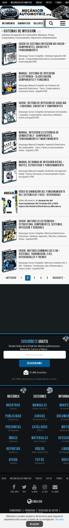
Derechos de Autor (48, 510)
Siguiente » (58, 278)
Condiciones (15, 510)
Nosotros (13, 405)
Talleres (38, 23)
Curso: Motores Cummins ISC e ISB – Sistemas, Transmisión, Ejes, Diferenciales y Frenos (39, 254)
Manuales (40, 405)
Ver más (59, 519)
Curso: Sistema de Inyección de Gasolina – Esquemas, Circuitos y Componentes (42, 104)
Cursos (39, 416)
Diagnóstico (24, 23)
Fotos (39, 459)
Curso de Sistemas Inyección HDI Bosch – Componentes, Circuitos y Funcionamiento (42, 47)
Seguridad (41, 379)
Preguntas (13, 427)
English (37, 501)
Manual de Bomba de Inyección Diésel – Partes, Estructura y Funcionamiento (41, 163)
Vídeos (40, 449)
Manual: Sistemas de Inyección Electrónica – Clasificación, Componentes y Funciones (37, 77)
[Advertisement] (34, 308)
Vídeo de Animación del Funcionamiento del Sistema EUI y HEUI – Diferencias (42, 193)
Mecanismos (8, 23)
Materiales (39, 438)
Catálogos (40, 427)
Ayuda (13, 459)
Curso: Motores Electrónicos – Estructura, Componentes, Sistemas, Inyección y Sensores (41, 224)
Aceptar (34, 524)
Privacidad (30, 510)
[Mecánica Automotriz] (34, 12)
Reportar (13, 449)
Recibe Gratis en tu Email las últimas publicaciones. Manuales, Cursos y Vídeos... (34, 348)
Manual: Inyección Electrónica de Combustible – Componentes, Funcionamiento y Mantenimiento (39, 136)
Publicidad (13, 416)
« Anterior (10, 278)
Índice (13, 438)
